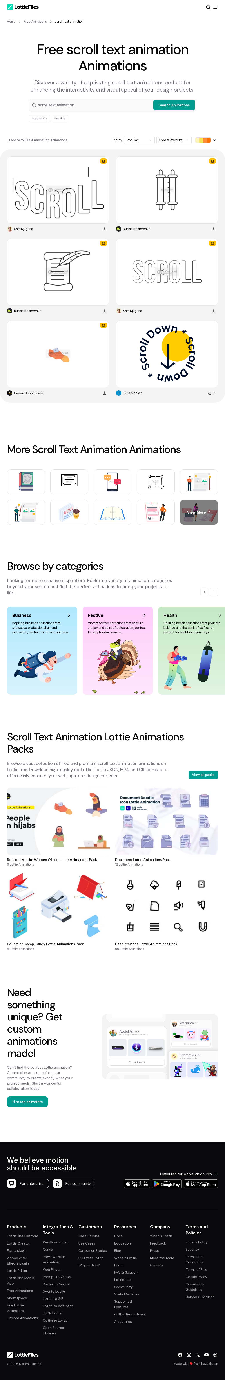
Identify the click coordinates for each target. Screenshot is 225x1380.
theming (59, 118)
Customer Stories (92, 1250)
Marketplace (17, 1298)
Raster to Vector (56, 1284)
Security (192, 1249)
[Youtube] (206, 1355)
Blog (117, 1250)
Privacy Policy (197, 1242)
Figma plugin (17, 1250)
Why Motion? (89, 1265)
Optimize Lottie (55, 1320)
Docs (118, 1236)
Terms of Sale (196, 1269)
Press (154, 1250)
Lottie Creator (18, 1243)
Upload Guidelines (200, 1297)
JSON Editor (52, 1313)
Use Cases (86, 1243)
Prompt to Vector (57, 1276)
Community (123, 1287)
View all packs (203, 775)
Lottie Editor (17, 1270)
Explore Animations (22, 1318)
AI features (123, 1321)
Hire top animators (27, 1102)
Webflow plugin (55, 1242)
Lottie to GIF (53, 1298)
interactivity (39, 118)
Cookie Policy (196, 1276)
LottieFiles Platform (22, 1236)
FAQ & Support (126, 1272)
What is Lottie (125, 1258)
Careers (156, 1265)
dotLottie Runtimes (129, 1314)
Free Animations (20, 1290)
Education (122, 1243)
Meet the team (162, 1258)
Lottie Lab (122, 1279)
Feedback (158, 1243)
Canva (48, 1249)
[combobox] (139, 140)
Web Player (52, 1269)
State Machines (126, 1294)
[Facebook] (180, 1355)
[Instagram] (189, 1355)
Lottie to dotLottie (58, 1306)
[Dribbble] (215, 1355)
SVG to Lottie (54, 1291)
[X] (197, 1355)
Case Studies (89, 1236)
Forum (119, 1265)
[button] (112, 105)
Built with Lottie (90, 1258)
